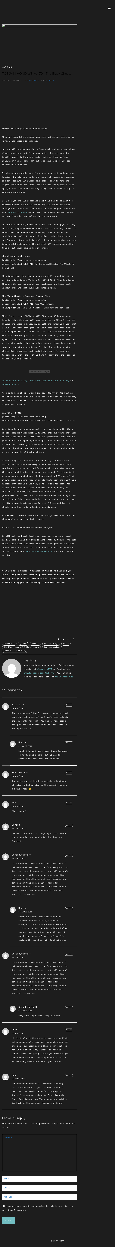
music (66, 644)
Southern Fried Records (39, 551)
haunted (35, 644)
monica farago (51, 644)
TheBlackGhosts (10, 385)
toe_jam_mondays (52, 647)
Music (51, 80)
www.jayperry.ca (64, 677)
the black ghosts (12, 647)
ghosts (23, 644)
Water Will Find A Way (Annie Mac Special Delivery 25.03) (35, 381)
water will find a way (15, 651)
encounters (9, 644)
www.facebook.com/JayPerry (39, 673)
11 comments (31, 80)
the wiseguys (32, 647)
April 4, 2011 (7, 67)
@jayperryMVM (44, 669)
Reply (69, 705)
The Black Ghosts (17, 212)
